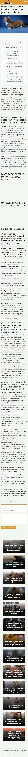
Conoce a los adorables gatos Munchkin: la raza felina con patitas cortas (13, 43)
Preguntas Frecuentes (12, 55)
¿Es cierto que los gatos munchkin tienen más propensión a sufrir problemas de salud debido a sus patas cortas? (15, 70)
